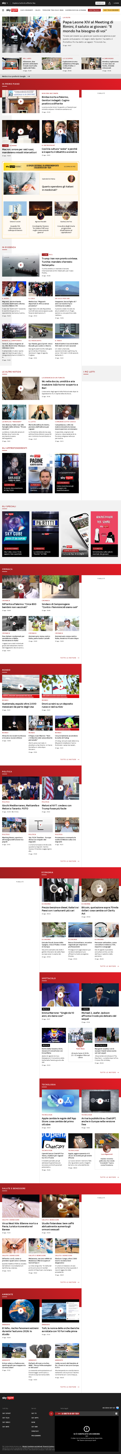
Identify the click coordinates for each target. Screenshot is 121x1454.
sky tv (34, 1413)
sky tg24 (5, 1418)
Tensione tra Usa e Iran (52, 10)
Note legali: (64, 1408)
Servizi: (33, 1408)
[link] (51, 1413)
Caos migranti (26, 10)
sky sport (6, 1413)
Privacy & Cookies (48, 1446)
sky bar (34, 1427)
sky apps (35, 1418)
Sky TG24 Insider (111, 10)
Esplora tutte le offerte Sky (24, 3)
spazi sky (35, 1431)
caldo (38, 10)
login (116, 3)
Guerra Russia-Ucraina (75, 10)
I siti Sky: (5, 1408)
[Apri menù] (3, 10)
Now (33, 1422)
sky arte (5, 1427)
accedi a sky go (109, 1408)
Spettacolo (94, 10)
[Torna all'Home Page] (12, 10)
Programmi (36, 1436)
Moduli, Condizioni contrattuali (32, 1446)
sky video (6, 1422)
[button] (60, 76)
